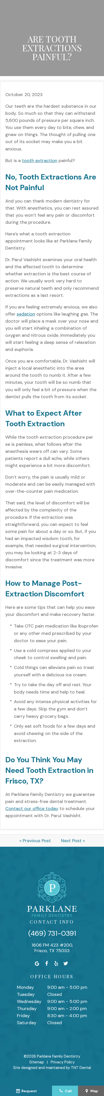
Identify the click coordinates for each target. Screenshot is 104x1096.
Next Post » (73, 841)
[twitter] (65, 964)
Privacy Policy (63, 1062)
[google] (37, 964)
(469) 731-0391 (52, 933)
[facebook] (46, 964)
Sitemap (36, 1062)
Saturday (26, 1023)
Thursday (27, 1008)
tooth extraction (39, 161)
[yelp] (56, 964)
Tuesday (26, 994)
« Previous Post (35, 841)
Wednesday (29, 1001)
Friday (23, 1016)
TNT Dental (81, 1067)
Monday (25, 987)
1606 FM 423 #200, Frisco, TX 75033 (52, 948)
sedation (26, 314)
